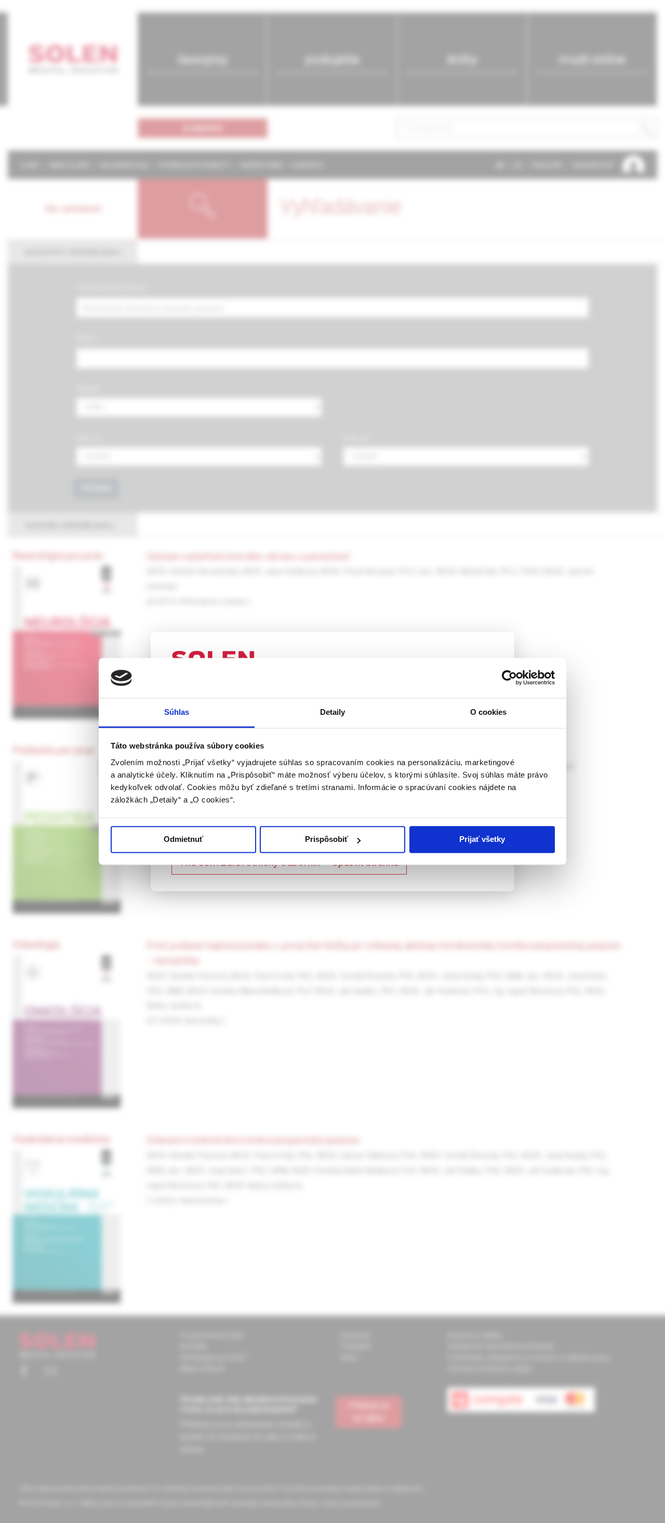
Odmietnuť (183, 839)
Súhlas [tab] (177, 712)
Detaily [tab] (332, 712)
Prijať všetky (482, 839)
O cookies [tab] (488, 712)
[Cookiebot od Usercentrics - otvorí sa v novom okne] (509, 678)
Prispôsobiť (326, 839)
